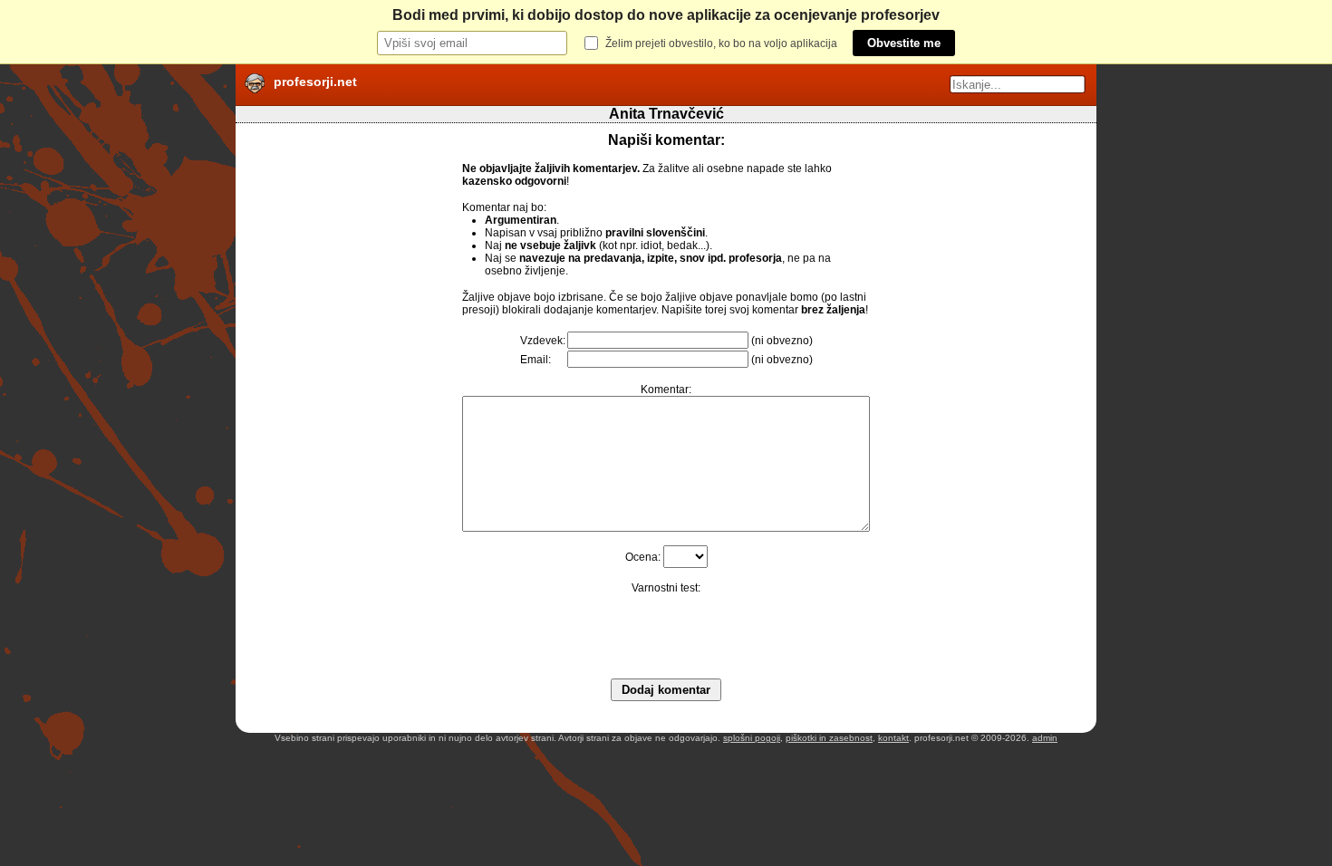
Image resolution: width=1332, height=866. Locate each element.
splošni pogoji (751, 738)
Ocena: (643, 557)
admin (1044, 738)
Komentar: (666, 389)
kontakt (893, 738)
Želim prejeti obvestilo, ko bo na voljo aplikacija (721, 43)
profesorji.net (315, 81)
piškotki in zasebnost (829, 738)
